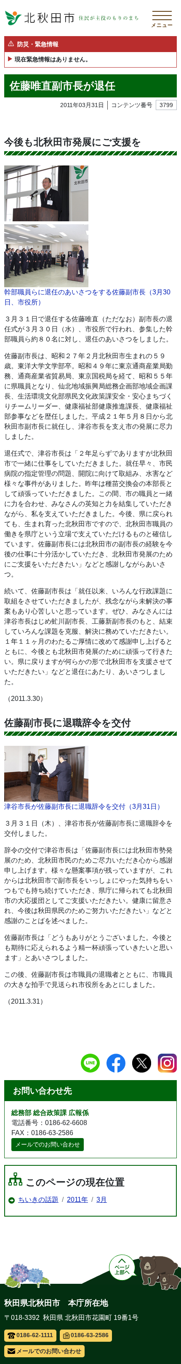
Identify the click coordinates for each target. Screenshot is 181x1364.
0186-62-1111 (34, 1335)
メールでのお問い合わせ (47, 1144)
